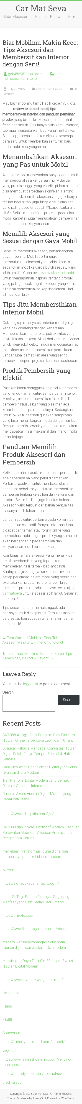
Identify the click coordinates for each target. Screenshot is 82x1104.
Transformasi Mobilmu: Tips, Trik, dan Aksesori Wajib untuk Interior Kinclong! (34, 640)
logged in (30, 684)
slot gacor (11, 993)
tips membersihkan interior (32, 76)
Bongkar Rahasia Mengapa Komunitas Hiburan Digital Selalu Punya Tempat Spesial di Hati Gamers (39, 753)
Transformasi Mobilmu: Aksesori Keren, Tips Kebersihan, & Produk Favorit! (37, 656)
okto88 (8, 870)
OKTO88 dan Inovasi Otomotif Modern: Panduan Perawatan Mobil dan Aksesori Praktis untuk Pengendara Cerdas (41, 832)
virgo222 (10, 1050)
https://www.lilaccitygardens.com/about (34, 929)
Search (8, 692)
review (58, 89)
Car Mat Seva (41, 8)
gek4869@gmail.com (25, 74)
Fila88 (7, 1006)
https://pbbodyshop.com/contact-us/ (32, 1073)
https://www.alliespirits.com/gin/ (28, 814)
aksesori (41, 89)
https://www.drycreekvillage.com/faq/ (33, 979)
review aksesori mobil (57, 273)
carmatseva (12, 593)
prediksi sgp (12, 1082)
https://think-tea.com (19, 915)
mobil (50, 89)
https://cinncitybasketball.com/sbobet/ (33, 1042)
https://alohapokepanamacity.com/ (31, 883)
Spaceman (11, 1033)
